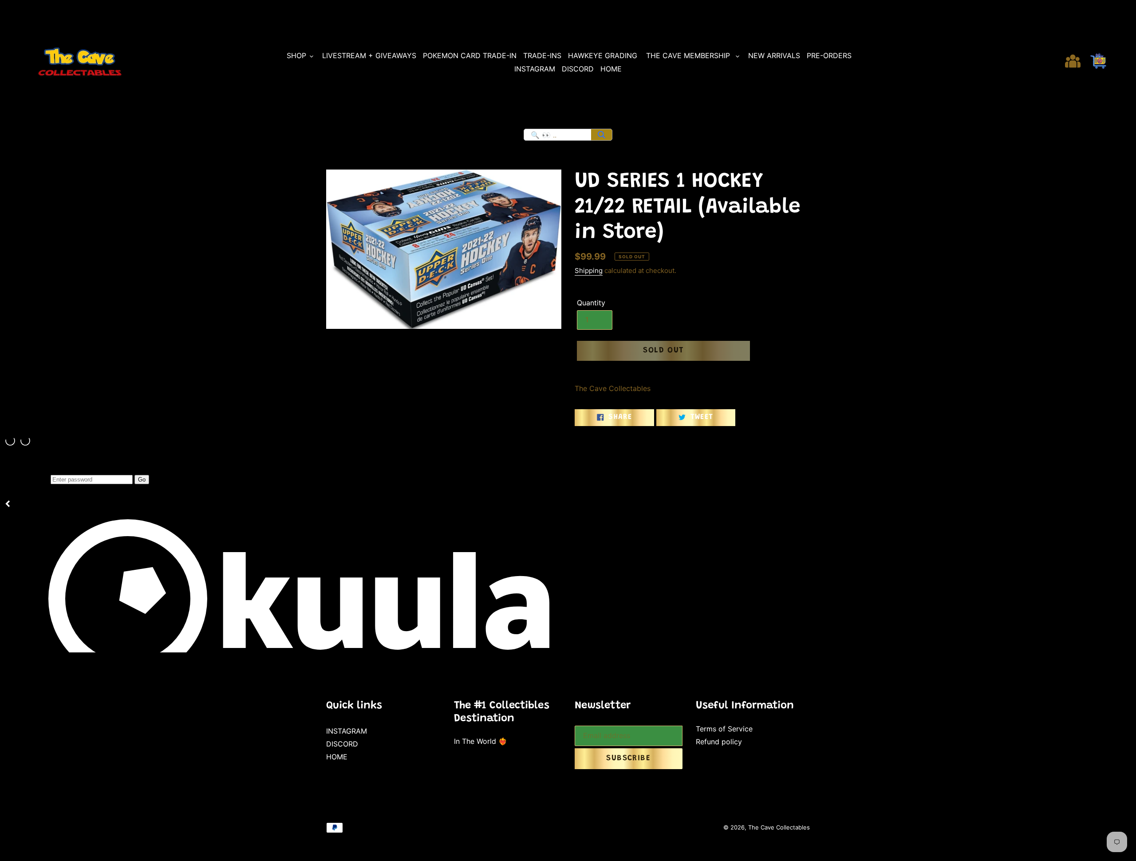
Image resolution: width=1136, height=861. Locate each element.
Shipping (589, 270)
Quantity (591, 302)
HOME (336, 756)
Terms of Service (724, 728)
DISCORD (342, 743)
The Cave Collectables (779, 827)
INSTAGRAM (346, 731)
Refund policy (719, 741)
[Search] (601, 134)
